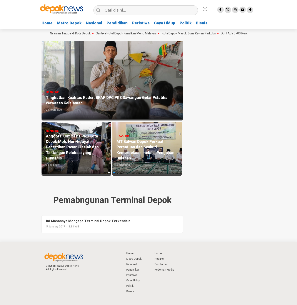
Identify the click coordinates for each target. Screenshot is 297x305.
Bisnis (201, 23)
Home (47, 23)
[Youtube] (242, 10)
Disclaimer (161, 264)
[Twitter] (228, 10)
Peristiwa (141, 23)
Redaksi (159, 259)
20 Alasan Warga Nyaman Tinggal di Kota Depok (53, 33)
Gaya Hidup (164, 23)
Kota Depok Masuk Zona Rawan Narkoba (183, 33)
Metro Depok (69, 23)
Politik (186, 23)
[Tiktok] (250, 10)
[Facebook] (220, 10)
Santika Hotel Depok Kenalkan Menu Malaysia (120, 33)
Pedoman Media (164, 270)
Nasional (94, 23)
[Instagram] (235, 10)
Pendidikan (117, 23)
